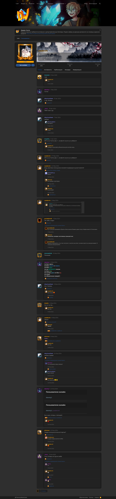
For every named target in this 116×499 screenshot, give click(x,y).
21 (97, 66)
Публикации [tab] (58, 69)
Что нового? (40, 3)
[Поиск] (99, 4)
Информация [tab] (77, 69)
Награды (50, 3)
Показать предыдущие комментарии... (55, 225)
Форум (23, 3)
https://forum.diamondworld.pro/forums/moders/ (40, 33)
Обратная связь (83, 497)
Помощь (91, 497)
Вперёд (43, 491)
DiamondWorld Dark (21, 497)
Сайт (17, 3)
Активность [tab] (48, 69)
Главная (97, 497)
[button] (26, 4)
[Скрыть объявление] (100, 30)
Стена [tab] (40, 69)
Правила (31, 3)
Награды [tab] (67, 69)
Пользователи (60, 3)
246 (41, 66)
